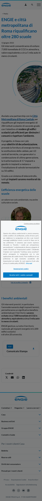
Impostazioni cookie (21, 269)
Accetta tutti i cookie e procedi (21, 275)
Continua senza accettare (32, 223)
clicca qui (29, 263)
